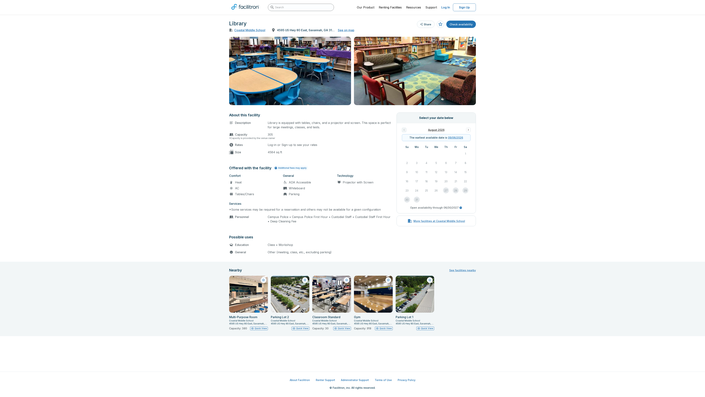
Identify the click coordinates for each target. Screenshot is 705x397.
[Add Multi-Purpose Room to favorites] (263, 280)
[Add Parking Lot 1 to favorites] (430, 280)
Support (431, 7)
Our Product (365, 7)
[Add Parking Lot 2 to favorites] (305, 280)
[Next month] (468, 130)
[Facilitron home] (245, 11)
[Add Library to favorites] (440, 24)
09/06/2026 (455, 137)
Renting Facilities (390, 7)
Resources (413, 7)
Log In (445, 7)
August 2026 (436, 129)
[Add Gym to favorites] (388, 280)
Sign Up (464, 7)
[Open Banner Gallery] (290, 71)
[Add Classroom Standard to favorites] (347, 280)
